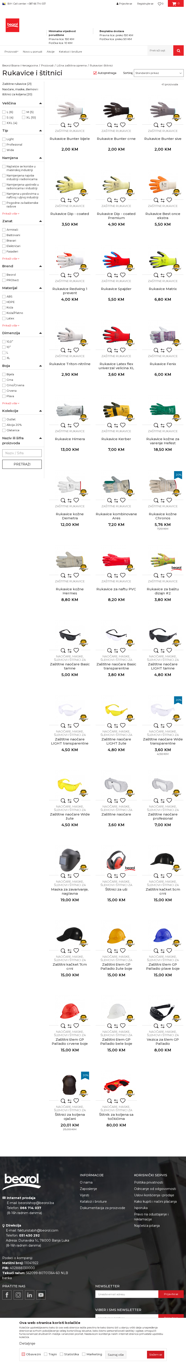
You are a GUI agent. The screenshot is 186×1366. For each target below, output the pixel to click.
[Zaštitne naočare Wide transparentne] (163, 710)
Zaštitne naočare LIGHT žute (116, 741)
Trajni (52, 1354)
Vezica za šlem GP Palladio (163, 1042)
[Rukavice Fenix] (163, 335)
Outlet (11, 419)
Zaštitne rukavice (17, 84)
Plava (10, 396)
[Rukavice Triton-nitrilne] (70, 335)
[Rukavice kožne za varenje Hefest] (163, 410)
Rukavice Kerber (116, 439)
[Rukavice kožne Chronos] (163, 485)
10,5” (10, 341)
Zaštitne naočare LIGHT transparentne (69, 741)
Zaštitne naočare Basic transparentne (116, 666)
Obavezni (33, 1354)
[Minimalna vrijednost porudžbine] (70, 25)
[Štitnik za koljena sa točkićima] (116, 1085)
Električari (13, 246)
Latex (10, 318)
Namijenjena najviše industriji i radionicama (22, 177)
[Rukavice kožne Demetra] (70, 485)
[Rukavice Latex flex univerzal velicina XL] (116, 335)
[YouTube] (41, 1294)
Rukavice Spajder (116, 289)
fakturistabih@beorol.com (37, 1230)
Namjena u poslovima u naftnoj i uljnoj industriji (23, 195)
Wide (10, 150)
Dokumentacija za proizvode (102, 1208)
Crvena (12, 390)
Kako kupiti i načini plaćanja (155, 1201)
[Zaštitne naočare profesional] (163, 785)
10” (9, 347)
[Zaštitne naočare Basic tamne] (70, 635)
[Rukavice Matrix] (163, 260)
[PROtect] (83, 117)
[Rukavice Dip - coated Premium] (116, 184)
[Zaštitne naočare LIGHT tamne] (163, 635)
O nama (86, 1182)
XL (31, 117)
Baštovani (13, 235)
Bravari (11, 240)
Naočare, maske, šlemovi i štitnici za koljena (20, 92)
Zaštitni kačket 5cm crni (163, 891)
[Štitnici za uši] (116, 860)
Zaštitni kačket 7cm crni (70, 966)
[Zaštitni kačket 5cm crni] (163, 860)
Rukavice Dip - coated (69, 214)
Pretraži (22, 464)
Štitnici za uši (116, 889)
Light (10, 139)
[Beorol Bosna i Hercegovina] (12, 25)
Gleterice (13, 430)
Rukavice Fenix (163, 364)
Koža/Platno (15, 313)
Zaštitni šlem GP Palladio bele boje (116, 1042)
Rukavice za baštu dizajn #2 (163, 591)
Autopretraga (107, 73)
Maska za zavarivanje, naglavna (69, 891)
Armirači (12, 229)
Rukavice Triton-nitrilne (70, 364)
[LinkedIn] (29, 1294)
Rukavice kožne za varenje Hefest (162, 441)
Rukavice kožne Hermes (70, 591)
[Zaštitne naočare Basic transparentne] (116, 635)
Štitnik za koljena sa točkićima (116, 1117)
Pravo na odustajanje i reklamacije (151, 1216)
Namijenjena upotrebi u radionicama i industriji (23, 186)
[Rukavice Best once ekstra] (163, 184)
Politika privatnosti (148, 1182)
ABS (9, 296)
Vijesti (84, 1195)
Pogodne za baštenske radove (22, 204)
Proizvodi (47, 65)
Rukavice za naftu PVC (116, 589)
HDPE (11, 302)
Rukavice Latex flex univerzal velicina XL (116, 366)
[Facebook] (6, 1294)
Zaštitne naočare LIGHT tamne (163, 666)
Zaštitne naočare (116, 814)
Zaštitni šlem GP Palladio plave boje (163, 966)
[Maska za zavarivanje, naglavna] (70, 860)
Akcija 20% (14, 425)
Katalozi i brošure (93, 1201)
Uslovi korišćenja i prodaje (154, 1195)
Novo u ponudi (32, 51)
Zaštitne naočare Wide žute (70, 816)
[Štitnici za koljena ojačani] (70, 1085)
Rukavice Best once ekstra (162, 216)
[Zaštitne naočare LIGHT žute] (116, 710)
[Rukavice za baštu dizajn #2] (163, 560)
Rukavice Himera (70, 439)
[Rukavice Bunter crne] (116, 109)
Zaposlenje (88, 1189)
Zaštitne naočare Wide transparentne (163, 741)
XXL (12, 123)
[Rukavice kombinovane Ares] (116, 485)
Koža (10, 307)
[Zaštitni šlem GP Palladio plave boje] (163, 935)
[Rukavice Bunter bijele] (70, 109)
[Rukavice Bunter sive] (163, 109)
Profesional (14, 144)
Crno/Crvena (15, 385)
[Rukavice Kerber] (116, 410)
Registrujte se (145, 3)
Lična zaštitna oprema (72, 65)
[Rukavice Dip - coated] (70, 184)
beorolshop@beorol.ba (36, 1203)
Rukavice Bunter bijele (70, 139)
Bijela (10, 374)
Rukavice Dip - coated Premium (116, 216)
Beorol (11, 274)
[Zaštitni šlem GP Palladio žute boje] (116, 935)
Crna (10, 379)
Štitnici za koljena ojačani (70, 1117)
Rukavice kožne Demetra (70, 516)
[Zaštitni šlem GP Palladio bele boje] (116, 1010)
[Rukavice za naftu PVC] (116, 560)
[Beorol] (176, 568)
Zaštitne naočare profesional (163, 816)
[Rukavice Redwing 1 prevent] (70, 260)
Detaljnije (27, 1343)
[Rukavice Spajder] (116, 260)
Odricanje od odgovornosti (155, 1189)
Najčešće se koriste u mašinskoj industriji (21, 168)
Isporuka (141, 1208)
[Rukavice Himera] (70, 410)
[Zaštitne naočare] (116, 785)
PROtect (13, 280)
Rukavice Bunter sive (162, 139)
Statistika (71, 1354)
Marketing (94, 1354)
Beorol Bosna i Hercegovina (20, 65)
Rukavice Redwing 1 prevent (69, 291)
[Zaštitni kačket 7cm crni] (70, 935)
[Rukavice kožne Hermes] (70, 560)
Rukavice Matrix (163, 289)
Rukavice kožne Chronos (163, 516)
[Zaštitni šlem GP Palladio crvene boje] (70, 1010)
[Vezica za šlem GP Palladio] (163, 1010)
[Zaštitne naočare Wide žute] (70, 785)
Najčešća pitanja (147, 1226)
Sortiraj (128, 73)
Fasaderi (12, 251)
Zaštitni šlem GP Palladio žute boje (116, 966)
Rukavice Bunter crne (116, 139)
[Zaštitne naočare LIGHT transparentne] (70, 710)
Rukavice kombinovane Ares (116, 516)
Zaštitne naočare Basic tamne (70, 666)
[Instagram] (18, 1294)
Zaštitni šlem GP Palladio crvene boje (70, 1042)
